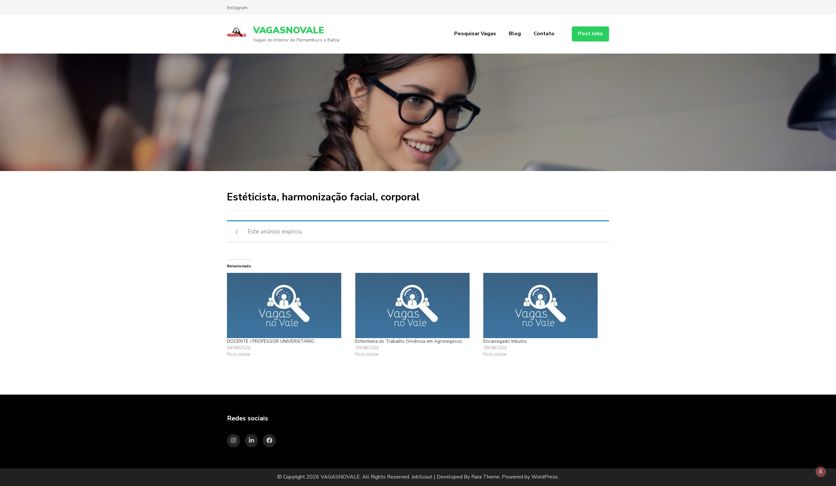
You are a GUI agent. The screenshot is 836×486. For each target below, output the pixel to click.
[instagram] (233, 440)
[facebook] (269, 440)
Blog (515, 33)
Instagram (237, 8)
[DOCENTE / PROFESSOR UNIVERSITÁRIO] (288, 305)
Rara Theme (485, 476)
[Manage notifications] (820, 471)
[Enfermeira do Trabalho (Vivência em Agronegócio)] (416, 305)
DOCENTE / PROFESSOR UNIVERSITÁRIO (270, 341)
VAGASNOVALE (288, 30)
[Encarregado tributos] (544, 305)
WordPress (544, 476)
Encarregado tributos (505, 341)
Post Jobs (590, 33)
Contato (544, 33)
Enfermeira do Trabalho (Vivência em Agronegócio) (408, 341)
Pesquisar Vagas (475, 33)
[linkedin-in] (251, 440)
